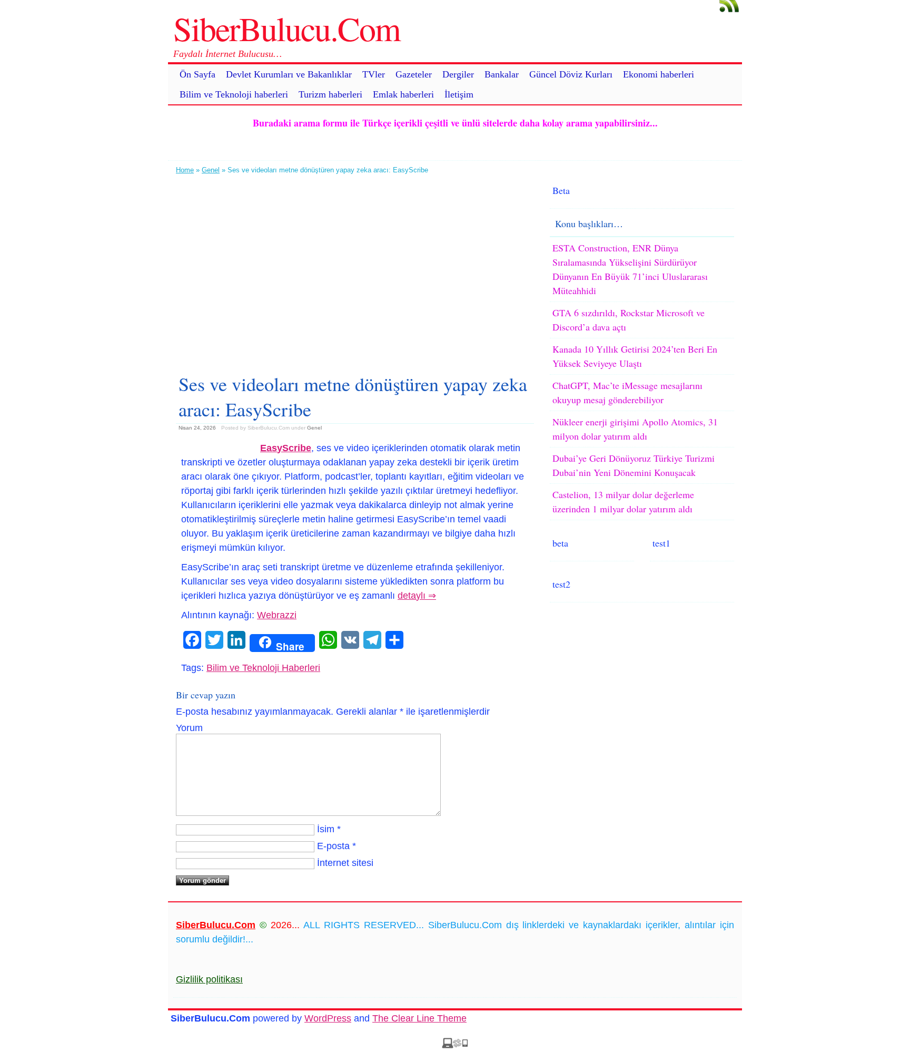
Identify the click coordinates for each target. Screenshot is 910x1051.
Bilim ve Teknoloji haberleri (234, 94)
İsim (325, 829)
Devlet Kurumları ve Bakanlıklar (289, 74)
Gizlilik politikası (209, 979)
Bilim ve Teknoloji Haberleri (263, 668)
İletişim (458, 94)
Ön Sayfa (197, 74)
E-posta (333, 846)
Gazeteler (413, 74)
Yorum (189, 728)
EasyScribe (285, 448)
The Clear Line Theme (419, 1018)
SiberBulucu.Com (286, 28)
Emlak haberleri (403, 94)
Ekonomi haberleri (658, 74)
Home (185, 170)
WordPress (327, 1018)
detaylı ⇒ (417, 595)
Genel (211, 170)
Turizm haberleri (330, 94)
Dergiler (458, 74)
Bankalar (501, 74)
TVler (373, 74)
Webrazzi (276, 615)
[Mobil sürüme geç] (455, 1045)
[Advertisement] (355, 270)
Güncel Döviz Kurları (570, 74)
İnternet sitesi (345, 863)
